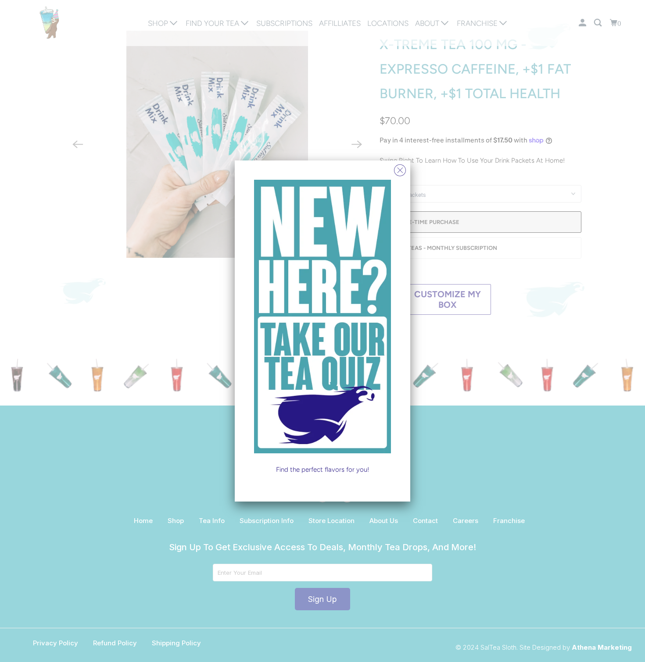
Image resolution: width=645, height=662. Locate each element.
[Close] (400, 168)
